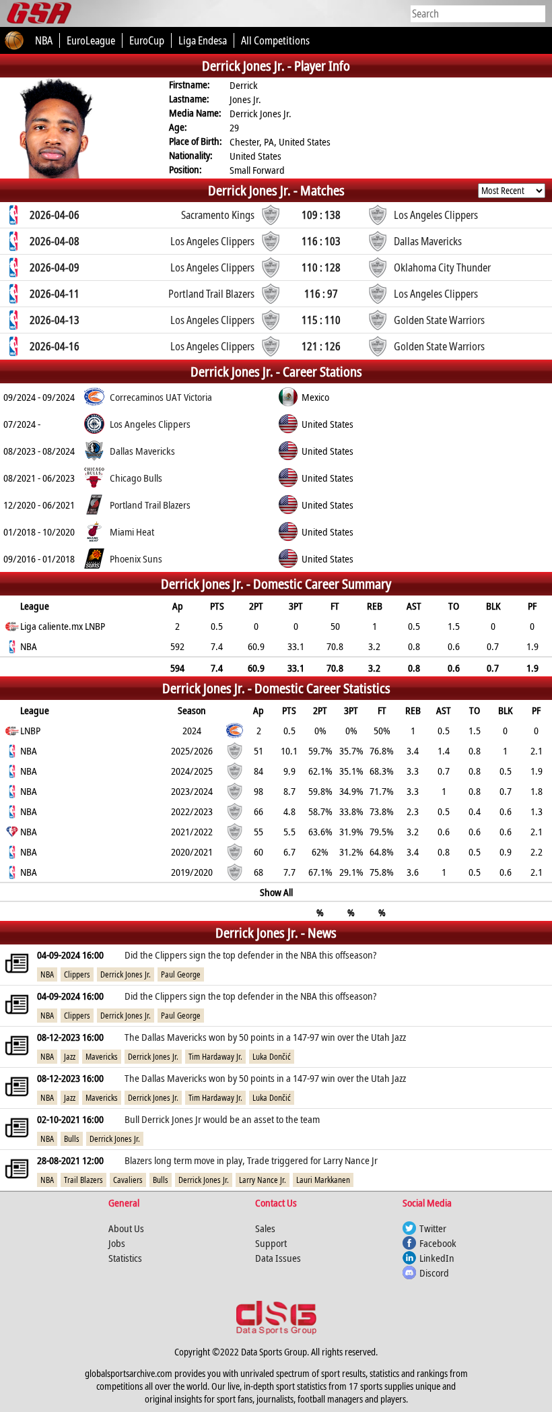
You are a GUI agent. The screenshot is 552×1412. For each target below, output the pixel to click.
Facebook (437, 1243)
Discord (434, 1272)
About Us (126, 1228)
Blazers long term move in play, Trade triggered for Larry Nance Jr (251, 1160)
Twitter (432, 1228)
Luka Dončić (271, 1056)
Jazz (69, 1056)
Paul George (181, 974)
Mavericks (101, 1056)
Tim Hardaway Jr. (215, 1056)
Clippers (77, 974)
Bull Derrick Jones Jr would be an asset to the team (222, 1119)
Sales (265, 1228)
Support (271, 1243)
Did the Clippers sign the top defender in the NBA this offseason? (250, 954)
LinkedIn (436, 1257)
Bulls (71, 1139)
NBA (47, 974)
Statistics (125, 1257)
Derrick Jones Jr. (125, 974)
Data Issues (278, 1257)
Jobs (116, 1243)
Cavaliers (128, 1180)
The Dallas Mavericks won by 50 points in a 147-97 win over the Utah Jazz (265, 1037)
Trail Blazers (83, 1180)
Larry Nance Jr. (262, 1180)
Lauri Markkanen (323, 1180)
